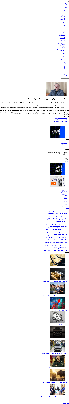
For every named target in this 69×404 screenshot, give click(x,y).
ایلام (64, 11)
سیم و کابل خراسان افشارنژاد (63, 201)
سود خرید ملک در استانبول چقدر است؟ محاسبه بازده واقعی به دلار (56, 211)
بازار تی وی (65, 74)
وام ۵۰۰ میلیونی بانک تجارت (62, 324)
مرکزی (64, 28)
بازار (65, 102)
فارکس (64, 55)
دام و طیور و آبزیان (62, 38)
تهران (64, 13)
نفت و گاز (64, 65)
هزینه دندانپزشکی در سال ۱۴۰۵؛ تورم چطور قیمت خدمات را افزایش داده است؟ (54, 219)
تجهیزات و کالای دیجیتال (62, 35)
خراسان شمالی (63, 16)
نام (67, 157)
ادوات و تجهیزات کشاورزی (61, 40)
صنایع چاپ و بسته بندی (62, 50)
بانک (64, 61)
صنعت (66, 41)
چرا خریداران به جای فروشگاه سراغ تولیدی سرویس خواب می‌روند (56, 248)
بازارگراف (65, 75)
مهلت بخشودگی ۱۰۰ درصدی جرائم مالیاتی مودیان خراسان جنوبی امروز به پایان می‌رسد (53, 124)
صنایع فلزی (63, 47)
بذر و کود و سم (63, 39)
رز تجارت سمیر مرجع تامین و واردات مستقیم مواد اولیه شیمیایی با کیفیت (55, 214)
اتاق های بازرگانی (63, 59)
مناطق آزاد (64, 31)
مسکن (64, 71)
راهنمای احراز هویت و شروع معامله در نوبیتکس (59, 247)
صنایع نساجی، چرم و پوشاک (61, 43)
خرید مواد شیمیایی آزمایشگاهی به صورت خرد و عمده (58, 226)
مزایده (66, 195)
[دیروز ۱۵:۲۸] (57, 279)
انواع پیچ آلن (65, 197)
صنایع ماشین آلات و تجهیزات (61, 48)
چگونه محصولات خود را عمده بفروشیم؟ (61, 118)
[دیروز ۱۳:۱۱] (57, 366)
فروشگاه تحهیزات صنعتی (63, 203)
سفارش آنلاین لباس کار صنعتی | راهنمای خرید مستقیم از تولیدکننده (56, 218)
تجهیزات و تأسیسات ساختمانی (61, 73)
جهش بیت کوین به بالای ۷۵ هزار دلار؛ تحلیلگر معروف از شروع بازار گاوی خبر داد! (54, 382)
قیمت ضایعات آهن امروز (64, 196)
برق (64, 64)
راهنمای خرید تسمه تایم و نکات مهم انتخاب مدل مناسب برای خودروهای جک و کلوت (54, 245)
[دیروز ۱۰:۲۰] (57, 265)
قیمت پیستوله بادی (64, 206)
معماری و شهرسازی (62, 72)
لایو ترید (66, 204)
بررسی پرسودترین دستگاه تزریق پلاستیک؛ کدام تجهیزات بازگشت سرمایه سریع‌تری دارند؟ (53, 235)
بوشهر (64, 12)
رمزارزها (64, 56)
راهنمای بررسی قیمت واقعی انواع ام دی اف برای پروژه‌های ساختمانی (56, 232)
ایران (66, 6)
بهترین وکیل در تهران (64, 191)
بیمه (64, 62)
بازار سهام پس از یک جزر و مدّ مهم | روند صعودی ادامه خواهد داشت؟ (56, 310)
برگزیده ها (67, 208)
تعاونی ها (64, 58)
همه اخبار (66, 3)
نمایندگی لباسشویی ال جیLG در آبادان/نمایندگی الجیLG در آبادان (56, 237)
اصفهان (64, 9)
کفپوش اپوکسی (65, 200)
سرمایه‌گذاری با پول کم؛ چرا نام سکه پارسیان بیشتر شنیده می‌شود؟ (56, 213)
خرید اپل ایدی (65, 193)
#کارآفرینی (65, 141)
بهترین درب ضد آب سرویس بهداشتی (61, 221)
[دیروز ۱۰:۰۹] (57, 294)
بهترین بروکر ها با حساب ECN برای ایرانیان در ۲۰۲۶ (59, 234)
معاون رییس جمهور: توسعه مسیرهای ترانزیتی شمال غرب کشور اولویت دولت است (54, 295)
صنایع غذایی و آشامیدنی (62, 42)
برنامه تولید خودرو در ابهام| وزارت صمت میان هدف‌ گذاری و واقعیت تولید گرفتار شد (54, 353)
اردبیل (64, 10)
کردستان (64, 22)
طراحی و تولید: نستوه (66, 403)
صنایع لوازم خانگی (63, 44)
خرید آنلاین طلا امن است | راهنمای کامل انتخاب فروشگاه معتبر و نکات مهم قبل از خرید (53, 240)
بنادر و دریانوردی (63, 70)
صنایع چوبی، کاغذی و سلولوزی (61, 46)
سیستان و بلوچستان (62, 19)
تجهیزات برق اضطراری (64, 190)
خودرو (64, 51)
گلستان (64, 25)
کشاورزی (66, 36)
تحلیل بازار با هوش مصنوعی (63, 199)
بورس (64, 54)
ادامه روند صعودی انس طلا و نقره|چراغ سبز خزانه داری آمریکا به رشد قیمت (55, 281)
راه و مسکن (65, 67)
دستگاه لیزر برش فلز (64, 192)
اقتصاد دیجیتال (65, 32)
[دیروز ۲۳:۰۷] (57, 308)
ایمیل (67, 158)
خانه (66, 2)
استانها (66, 7)
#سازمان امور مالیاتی (64, 143)
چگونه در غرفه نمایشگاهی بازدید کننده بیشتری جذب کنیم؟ (58, 216)
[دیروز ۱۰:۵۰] (57, 380)
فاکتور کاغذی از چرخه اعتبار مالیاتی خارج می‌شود (59, 119)
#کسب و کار (65, 142)
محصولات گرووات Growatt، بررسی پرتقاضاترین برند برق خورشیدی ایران (55, 250)
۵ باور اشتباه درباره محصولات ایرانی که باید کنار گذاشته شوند (57, 239)
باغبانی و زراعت (63, 37)
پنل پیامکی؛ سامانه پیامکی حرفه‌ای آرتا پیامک (60, 121)
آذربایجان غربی (63, 8)
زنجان (64, 18)
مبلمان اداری (65, 202)
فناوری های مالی (63, 33)
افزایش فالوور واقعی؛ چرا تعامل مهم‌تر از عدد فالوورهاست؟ (57, 227)
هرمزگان (64, 29)
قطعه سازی (63, 53)
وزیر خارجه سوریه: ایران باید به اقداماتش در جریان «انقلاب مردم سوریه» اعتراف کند (54, 396)
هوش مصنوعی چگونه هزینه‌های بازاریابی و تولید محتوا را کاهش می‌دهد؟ (56, 242)
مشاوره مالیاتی (65, 205)
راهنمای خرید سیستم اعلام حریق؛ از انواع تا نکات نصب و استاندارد (56, 224)
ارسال (67, 159)
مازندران (64, 27)
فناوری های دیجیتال (62, 34)
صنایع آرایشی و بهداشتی (62, 45)
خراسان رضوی (63, 15)
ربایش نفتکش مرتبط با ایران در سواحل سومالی (59, 266)
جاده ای (64, 68)
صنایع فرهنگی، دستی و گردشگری (61, 49)
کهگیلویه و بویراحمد (62, 24)
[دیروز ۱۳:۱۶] (57, 337)
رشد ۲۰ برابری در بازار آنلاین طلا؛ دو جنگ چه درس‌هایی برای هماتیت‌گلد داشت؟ (54, 229)
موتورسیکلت (63, 52)
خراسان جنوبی (63, 14)
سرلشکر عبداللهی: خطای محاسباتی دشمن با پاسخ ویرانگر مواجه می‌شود (55, 367)
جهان (66, 4)
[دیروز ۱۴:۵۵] (57, 395)
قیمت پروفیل (65, 198)
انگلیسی (64, 5)
